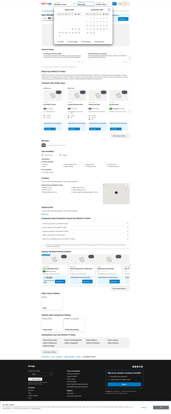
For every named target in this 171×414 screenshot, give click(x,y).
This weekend (87, 41)
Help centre (70, 393)
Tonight (62, 41)
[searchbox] (65, 4)
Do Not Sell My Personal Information (77, 384)
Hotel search (45, 357)
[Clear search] (74, 3)
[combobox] (65, 3)
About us (30, 390)
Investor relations (33, 395)
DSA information (71, 381)
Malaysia (59, 357)
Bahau (79, 357)
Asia (53, 357)
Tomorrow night (73, 41)
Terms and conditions (73, 373)
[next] (109, 10)
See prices (122, 19)
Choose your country (34, 371)
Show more (45, 214)
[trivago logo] (47, 3)
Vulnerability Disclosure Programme (77, 387)
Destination (57, 3)
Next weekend (100, 41)
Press (29, 398)
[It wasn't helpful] (82, 62)
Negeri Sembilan (69, 357)
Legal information (72, 376)
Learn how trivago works (74, 396)
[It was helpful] (79, 62)
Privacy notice (71, 379)
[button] (64, 4)
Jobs (29, 393)
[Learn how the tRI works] (65, 145)
